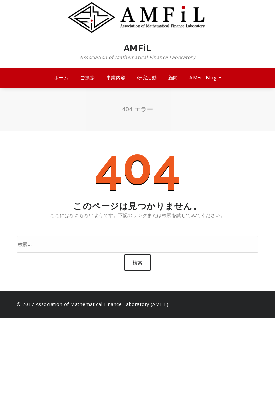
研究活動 (147, 77)
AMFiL (137, 51)
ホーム (61, 77)
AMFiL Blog (203, 77)
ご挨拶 (87, 77)
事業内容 (116, 77)
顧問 (173, 77)
